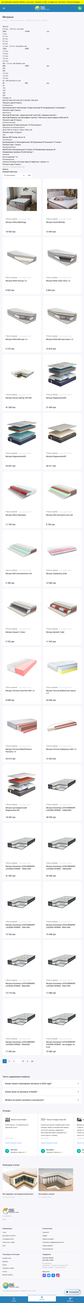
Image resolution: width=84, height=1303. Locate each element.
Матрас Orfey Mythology (16, 222)
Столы (5, 1271)
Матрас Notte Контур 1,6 (16, 281)
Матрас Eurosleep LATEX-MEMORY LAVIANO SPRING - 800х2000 (20, 984)
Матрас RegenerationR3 (16, 456)
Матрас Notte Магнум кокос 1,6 (59, 339)
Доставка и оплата (9, 1235)
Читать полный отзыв (13, 1143)
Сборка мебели (48, 1245)
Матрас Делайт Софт (55, 632)
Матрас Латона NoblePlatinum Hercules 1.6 (19, 750)
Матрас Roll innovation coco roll (59, 515)
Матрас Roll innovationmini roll (19, 573)
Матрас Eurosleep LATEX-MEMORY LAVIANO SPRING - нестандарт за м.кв (60, 1044)
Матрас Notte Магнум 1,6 (16, 339)
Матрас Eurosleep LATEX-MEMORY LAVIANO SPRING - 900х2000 (20, 1043)
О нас (4, 1232)
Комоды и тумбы (8, 1268)
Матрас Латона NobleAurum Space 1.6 (61, 692)
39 (23, 1061)
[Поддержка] (80, 8)
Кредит (45, 1235)
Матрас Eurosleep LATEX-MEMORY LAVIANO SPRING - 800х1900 (60, 926)
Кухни (5, 1265)
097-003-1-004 (48, 1260)
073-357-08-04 (48, 1258)
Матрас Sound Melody (55, 222)
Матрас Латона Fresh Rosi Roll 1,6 (20, 691)
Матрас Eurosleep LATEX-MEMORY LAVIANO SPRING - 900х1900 (60, 984)
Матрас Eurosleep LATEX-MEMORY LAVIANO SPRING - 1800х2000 (60, 867)
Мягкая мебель (8, 1275)
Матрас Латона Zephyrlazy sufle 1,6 (61, 749)
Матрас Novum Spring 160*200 (19, 398)
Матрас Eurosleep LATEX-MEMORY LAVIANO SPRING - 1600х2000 (60, 809)
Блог (4, 1245)
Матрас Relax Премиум (16, 515)
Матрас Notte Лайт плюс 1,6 (58, 281)
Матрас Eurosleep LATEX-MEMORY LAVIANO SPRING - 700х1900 (20, 926)
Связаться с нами (9, 1242)
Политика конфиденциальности (53, 1242)
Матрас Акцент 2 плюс (15, 632)
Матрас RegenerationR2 (56, 398)
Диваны (5, 1261)
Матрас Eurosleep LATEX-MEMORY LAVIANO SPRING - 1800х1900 (20, 867)
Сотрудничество (8, 1239)
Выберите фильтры (17, 167)
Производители (48, 1249)
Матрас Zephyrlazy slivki (56, 573)
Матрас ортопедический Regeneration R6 (16, 809)
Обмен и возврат (48, 1239)
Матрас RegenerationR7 (56, 456)
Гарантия (46, 1232)
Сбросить (6, 167)
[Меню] (4, 8)
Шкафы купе (7, 1258)
